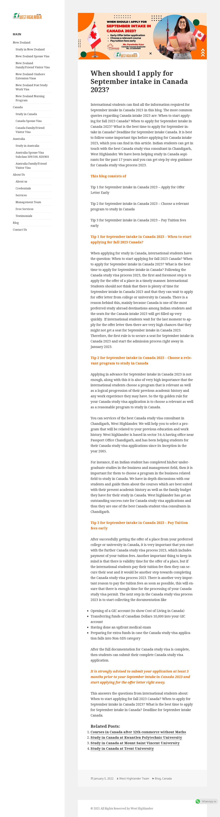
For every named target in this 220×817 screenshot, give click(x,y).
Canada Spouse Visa (29, 121)
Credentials (23, 188)
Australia (19, 139)
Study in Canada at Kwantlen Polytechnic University (136, 737)
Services (21, 195)
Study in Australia (27, 146)
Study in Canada (26, 114)
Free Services (24, 209)
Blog (16, 223)
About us (21, 181)
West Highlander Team (134, 778)
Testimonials (24, 216)
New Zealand (21, 42)
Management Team (28, 202)
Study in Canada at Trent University (122, 748)
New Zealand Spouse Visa (32, 56)
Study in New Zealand (30, 49)
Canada (18, 107)
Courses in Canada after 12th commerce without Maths (138, 732)
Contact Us (20, 230)
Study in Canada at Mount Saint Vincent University (135, 743)
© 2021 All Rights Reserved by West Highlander (122, 808)
